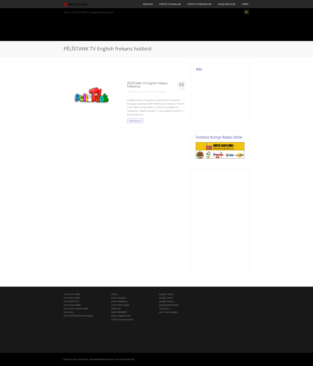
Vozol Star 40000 (72, 297)
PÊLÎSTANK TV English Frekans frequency (147, 84)
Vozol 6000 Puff (71, 301)
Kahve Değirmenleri (121, 315)
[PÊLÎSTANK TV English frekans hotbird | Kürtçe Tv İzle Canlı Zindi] (76, 4)
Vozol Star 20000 (72, 294)
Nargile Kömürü (166, 301)
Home (66, 12)
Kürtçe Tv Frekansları (143, 91)
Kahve (114, 294)
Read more (134, 120)
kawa (129, 91)
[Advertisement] (156, 27)
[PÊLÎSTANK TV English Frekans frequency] (93, 99)
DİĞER (245, 4)
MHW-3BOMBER (119, 312)
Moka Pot (116, 308)
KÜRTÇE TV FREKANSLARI (199, 4)
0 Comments (159, 91)
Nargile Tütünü (166, 294)
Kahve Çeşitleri (118, 297)
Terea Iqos (164, 308)
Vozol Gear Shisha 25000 (76, 308)
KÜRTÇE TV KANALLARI (170, 4)
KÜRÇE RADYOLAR (226, 4)
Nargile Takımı (166, 297)
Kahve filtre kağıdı (120, 304)
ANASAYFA (148, 4)
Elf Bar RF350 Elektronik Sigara (78, 315)
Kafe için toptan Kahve (122, 319)
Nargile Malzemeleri (169, 304)
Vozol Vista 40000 (72, 304)
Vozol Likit (68, 312)
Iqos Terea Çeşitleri (168, 312)
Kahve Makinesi (119, 301)
